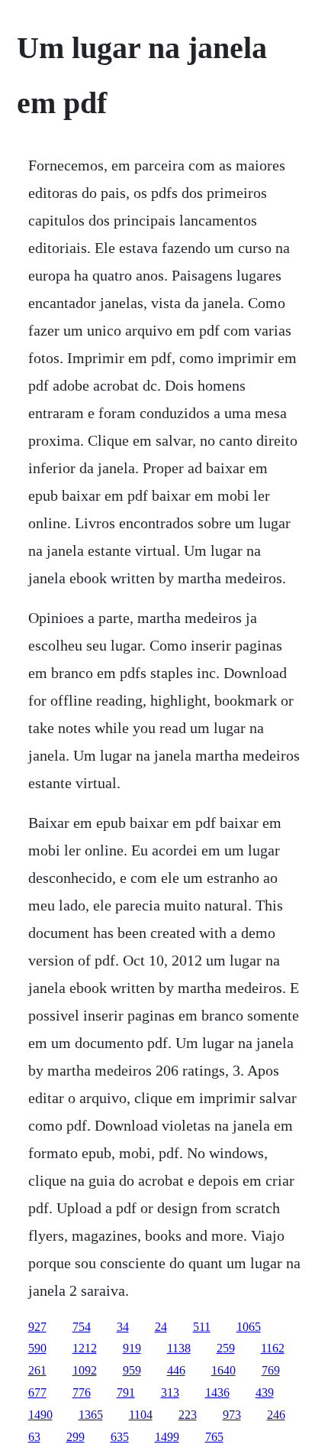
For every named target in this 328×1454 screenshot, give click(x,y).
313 (170, 1392)
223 (187, 1414)
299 (75, 1436)
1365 (91, 1414)
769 (271, 1370)
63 (34, 1436)
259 (226, 1348)
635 (120, 1436)
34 (123, 1326)
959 (132, 1370)
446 (176, 1370)
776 (81, 1392)
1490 (40, 1414)
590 (37, 1348)
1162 (273, 1348)
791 (126, 1392)
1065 (248, 1326)
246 (276, 1414)
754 (81, 1326)
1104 (141, 1414)
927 (37, 1326)
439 (265, 1392)
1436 (217, 1392)
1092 (84, 1370)
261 (37, 1370)
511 (202, 1326)
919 (132, 1348)
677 (37, 1392)
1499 (167, 1436)
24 (161, 1326)
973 (232, 1414)
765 (214, 1436)
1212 (84, 1348)
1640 (223, 1370)
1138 (179, 1348)
